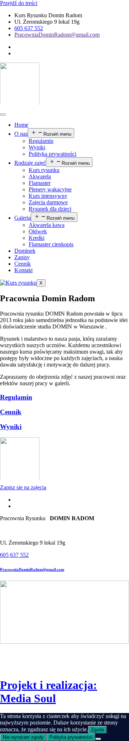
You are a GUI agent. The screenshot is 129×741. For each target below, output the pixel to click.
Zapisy (22, 257)
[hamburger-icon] (3, 114)
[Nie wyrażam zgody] (98, 739)
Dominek (24, 251)
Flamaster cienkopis (51, 244)
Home (21, 125)
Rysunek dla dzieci (50, 209)
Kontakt (23, 270)
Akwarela (40, 176)
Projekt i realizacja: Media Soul (48, 692)
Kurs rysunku (44, 170)
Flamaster (40, 183)
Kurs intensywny (48, 196)
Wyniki (37, 147)
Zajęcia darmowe (48, 202)
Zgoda (97, 729)
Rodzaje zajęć (30, 163)
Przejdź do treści (18, 3)
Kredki (36, 238)
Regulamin (41, 141)
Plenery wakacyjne (50, 189)
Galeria (22, 218)
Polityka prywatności (52, 154)
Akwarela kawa (46, 225)
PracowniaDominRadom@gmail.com (32, 569)
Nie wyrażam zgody (23, 737)
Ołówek (38, 231)
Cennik (22, 264)
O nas (21, 134)
